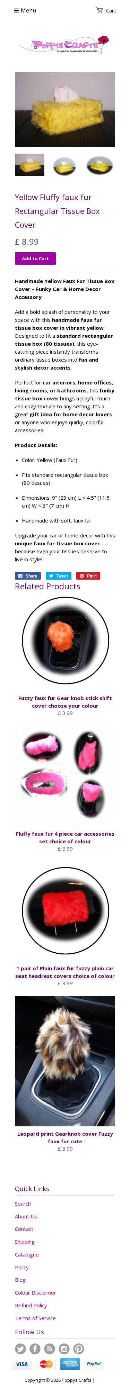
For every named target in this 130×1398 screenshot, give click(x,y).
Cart (111, 10)
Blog (20, 1279)
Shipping (25, 1241)
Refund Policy (31, 1305)
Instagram (64, 1348)
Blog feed (49, 1348)
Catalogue (27, 1254)
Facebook (35, 1348)
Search (23, 1203)
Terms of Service (35, 1318)
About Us (26, 1216)
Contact (24, 1228)
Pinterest (78, 1348)
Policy (22, 1267)
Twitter (20, 1348)
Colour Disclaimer (35, 1292)
